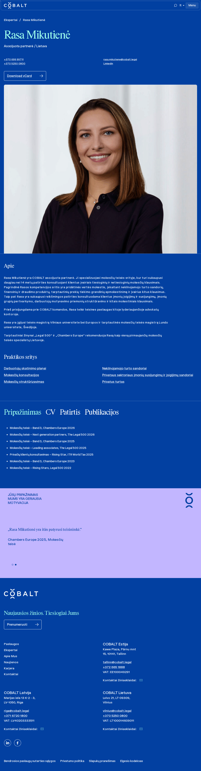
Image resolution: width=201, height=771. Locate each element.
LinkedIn (108, 63)
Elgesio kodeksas (131, 761)
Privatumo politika (72, 761)
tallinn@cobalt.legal (117, 662)
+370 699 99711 (14, 59)
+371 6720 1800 (15, 716)
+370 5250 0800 (14, 63)
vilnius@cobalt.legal (117, 711)
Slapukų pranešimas (102, 761)
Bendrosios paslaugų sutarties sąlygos (30, 761)
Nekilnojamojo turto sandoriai (124, 368)
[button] (12, 564)
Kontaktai (11, 674)
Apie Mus (10, 656)
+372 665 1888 (114, 667)
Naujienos (11, 662)
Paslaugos (11, 644)
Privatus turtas (113, 382)
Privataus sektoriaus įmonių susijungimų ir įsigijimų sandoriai (147, 375)
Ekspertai (10, 20)
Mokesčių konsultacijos (21, 375)
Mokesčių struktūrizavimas (24, 382)
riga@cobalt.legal (16, 711)
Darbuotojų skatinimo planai (25, 368)
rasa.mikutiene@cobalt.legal (120, 59)
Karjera (9, 668)
